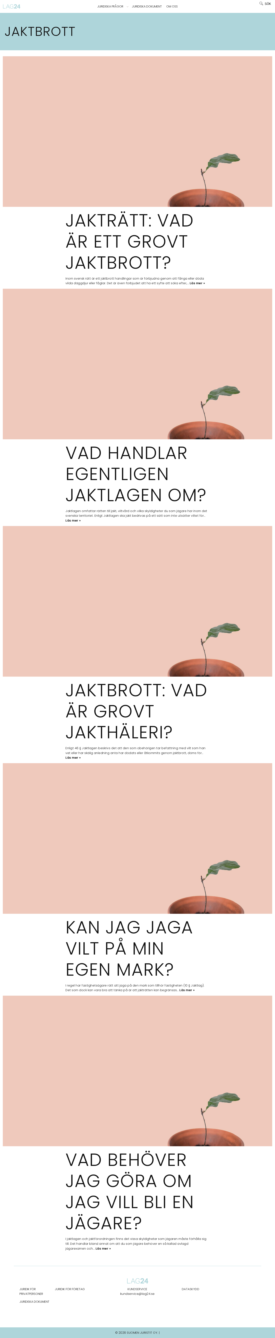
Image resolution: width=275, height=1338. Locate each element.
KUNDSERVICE (137, 1289)
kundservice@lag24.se (137, 1294)
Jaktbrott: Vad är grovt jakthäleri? (136, 711)
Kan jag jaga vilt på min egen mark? (129, 948)
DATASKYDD (190, 1289)
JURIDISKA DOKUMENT (34, 1302)
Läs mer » (197, 283)
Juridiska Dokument (147, 6)
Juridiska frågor (110, 6)
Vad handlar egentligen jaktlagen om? (136, 473)
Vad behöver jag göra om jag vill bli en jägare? (129, 1191)
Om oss (172, 6)
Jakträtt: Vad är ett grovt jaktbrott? (129, 241)
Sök (268, 3)
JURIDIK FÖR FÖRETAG (70, 1289)
